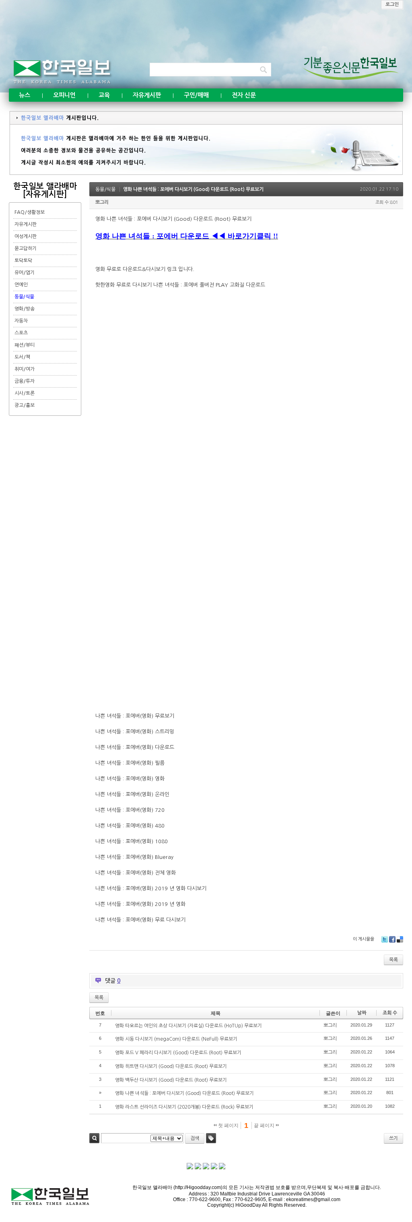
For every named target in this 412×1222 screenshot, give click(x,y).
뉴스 (24, 95)
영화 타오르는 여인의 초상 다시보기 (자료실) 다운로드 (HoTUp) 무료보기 (188, 1025)
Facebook (392, 939)
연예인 (21, 284)
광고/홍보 (24, 405)
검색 (94, 1138)
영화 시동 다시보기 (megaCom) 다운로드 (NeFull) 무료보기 (176, 1039)
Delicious (400, 939)
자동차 (21, 320)
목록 (393, 959)
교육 (104, 95)
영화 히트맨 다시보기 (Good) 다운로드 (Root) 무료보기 (171, 1066)
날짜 (361, 1012)
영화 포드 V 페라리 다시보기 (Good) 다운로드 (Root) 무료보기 (178, 1052)
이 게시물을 (363, 939)
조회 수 (390, 1012)
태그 (211, 1138)
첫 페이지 (228, 1125)
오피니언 (64, 95)
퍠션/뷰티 (24, 345)
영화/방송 (24, 308)
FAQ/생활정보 (29, 212)
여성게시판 (25, 236)
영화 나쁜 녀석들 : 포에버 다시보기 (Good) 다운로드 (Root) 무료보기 (193, 189)
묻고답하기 (25, 248)
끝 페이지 (265, 1125)
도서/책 (22, 357)
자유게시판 (147, 95)
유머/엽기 (24, 272)
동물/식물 (24, 296)
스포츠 (21, 333)
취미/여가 (24, 369)
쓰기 (393, 1138)
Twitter (384, 939)
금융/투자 (24, 381)
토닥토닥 (23, 260)
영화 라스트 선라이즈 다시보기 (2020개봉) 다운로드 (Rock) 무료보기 (184, 1107)
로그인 (392, 4)
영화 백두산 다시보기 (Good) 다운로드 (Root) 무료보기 (171, 1080)
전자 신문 (244, 95)
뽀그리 (102, 202)
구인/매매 (196, 95)
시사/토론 (24, 393)
